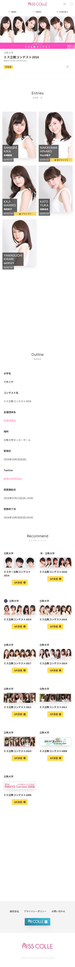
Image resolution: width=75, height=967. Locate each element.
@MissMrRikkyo (13, 478)
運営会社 (14, 911)
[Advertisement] (37, 79)
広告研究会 (10, 420)
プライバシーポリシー (35, 911)
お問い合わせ (58, 911)
